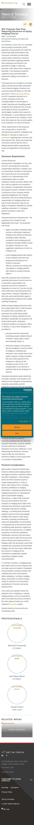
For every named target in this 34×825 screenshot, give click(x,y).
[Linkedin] (2, 755)
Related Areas (12, 719)
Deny (17, 433)
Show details (23, 421)
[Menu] (29, 4)
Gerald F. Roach (17, 707)
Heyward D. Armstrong (17, 645)
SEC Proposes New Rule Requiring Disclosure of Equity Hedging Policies (17, 31)
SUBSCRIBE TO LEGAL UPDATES (11, 780)
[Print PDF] (30, 24)
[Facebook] (6, 755)
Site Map (5, 787)
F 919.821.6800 (7, 772)
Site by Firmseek (8, 799)
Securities (13, 604)
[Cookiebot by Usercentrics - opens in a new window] (24, 390)
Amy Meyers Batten (17, 676)
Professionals (12, 618)
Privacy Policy (7, 792)
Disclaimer (15, 787)
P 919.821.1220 (8, 767)
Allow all (17, 427)
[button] (25, 24)
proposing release (22, 93)
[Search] (24, 4)
